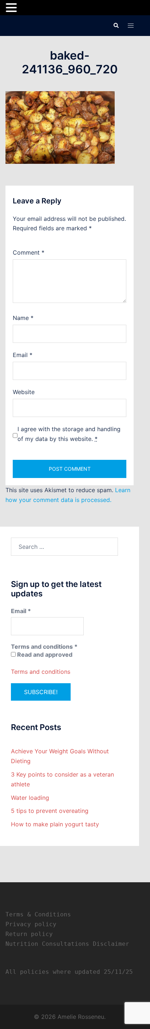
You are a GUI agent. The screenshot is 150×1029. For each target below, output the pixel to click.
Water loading (30, 797)
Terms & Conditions (38, 914)
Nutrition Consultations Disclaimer (67, 943)
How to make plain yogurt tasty (55, 824)
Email (22, 354)
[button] (116, 25)
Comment (28, 252)
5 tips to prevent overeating (49, 810)
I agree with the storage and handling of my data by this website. (69, 433)
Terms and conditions (40, 671)
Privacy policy (30, 924)
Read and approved (44, 654)
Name (23, 317)
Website (24, 392)
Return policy (29, 934)
